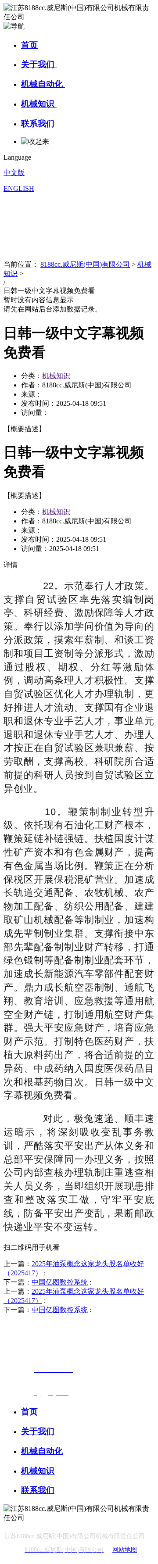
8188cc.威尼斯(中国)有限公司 (85, 264)
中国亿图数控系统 (60, 1282)
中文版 (14, 172)
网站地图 (124, 1549)
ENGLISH (19, 188)
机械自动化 (43, 84)
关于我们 (39, 64)
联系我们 (39, 123)
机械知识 (39, 103)
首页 (29, 45)
